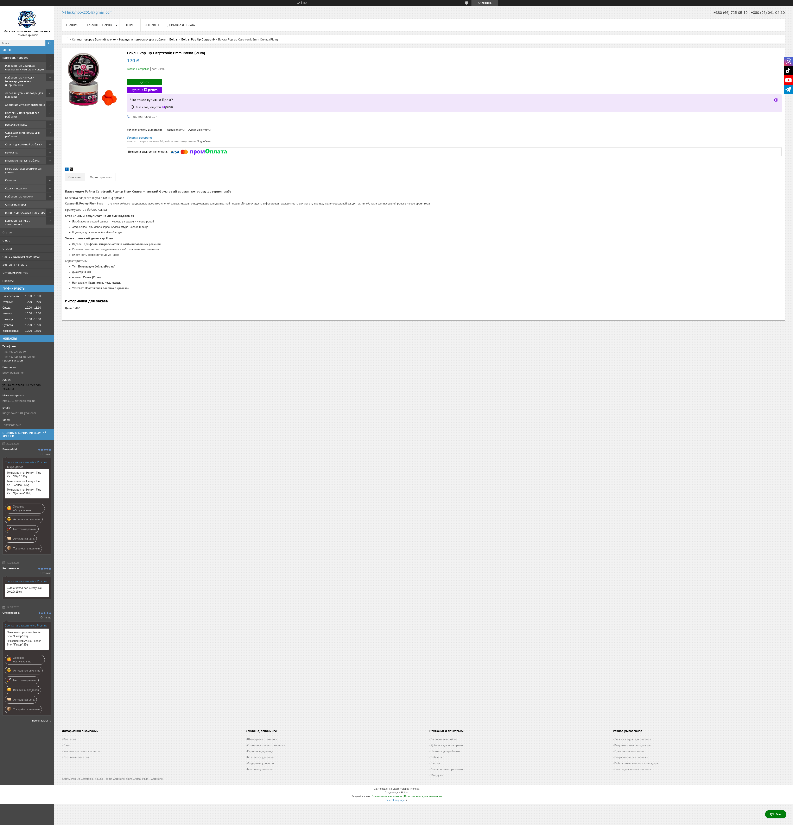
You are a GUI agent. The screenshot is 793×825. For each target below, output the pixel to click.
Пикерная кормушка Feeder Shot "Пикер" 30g (24, 634)
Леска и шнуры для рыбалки (633, 739)
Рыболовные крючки (19, 196)
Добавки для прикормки (447, 745)
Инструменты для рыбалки (22, 160)
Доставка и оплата (14, 264)
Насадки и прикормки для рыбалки (22, 114)
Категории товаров (15, 57)
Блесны (435, 763)
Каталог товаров (99, 25)
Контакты (152, 25)
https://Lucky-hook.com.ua (19, 401)
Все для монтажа (16, 124)
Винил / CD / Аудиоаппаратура (25, 212)
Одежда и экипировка (629, 751)
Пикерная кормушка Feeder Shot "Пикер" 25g (24, 642)
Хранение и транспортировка (25, 105)
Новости (8, 281)
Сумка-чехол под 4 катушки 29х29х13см (24, 589)
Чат (778, 814)
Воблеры (437, 757)
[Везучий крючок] (27, 19)
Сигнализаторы (15, 204)
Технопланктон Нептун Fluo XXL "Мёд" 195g (24, 474)
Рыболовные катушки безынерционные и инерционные (19, 81)
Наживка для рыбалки (445, 751)
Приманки (12, 152)
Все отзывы (40, 720)
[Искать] (49, 43)
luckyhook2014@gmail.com (19, 413)
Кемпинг (10, 180)
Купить (144, 82)
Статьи (7, 232)
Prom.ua (414, 788)
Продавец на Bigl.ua (396, 792)
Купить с (137, 90)
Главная (72, 25)
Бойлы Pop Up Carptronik (198, 39)
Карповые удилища (260, 751)
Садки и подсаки (16, 188)
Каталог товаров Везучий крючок (94, 39)
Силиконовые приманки (447, 769)
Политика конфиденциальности (423, 796)
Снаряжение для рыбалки (631, 757)
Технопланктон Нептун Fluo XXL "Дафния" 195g (24, 491)
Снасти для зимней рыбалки (23, 144)
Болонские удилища (260, 757)
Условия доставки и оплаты (81, 751)
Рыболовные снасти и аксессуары (636, 763)
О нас (6, 240)
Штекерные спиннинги (262, 739)
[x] (71, 169)
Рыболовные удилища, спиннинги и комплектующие (24, 67)
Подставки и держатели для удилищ (23, 170)
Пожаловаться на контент (387, 796)
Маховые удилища (259, 769)
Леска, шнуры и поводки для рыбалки (24, 95)
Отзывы (7, 248)
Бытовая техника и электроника (18, 222)
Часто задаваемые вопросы (21, 256)
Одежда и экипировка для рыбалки (22, 134)
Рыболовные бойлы (444, 739)
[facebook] (67, 169)
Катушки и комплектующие (632, 745)
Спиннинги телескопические (266, 745)
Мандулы (437, 775)
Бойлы (173, 39)
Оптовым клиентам (15, 273)
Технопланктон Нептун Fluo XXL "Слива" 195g (24, 483)
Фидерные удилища (260, 763)
